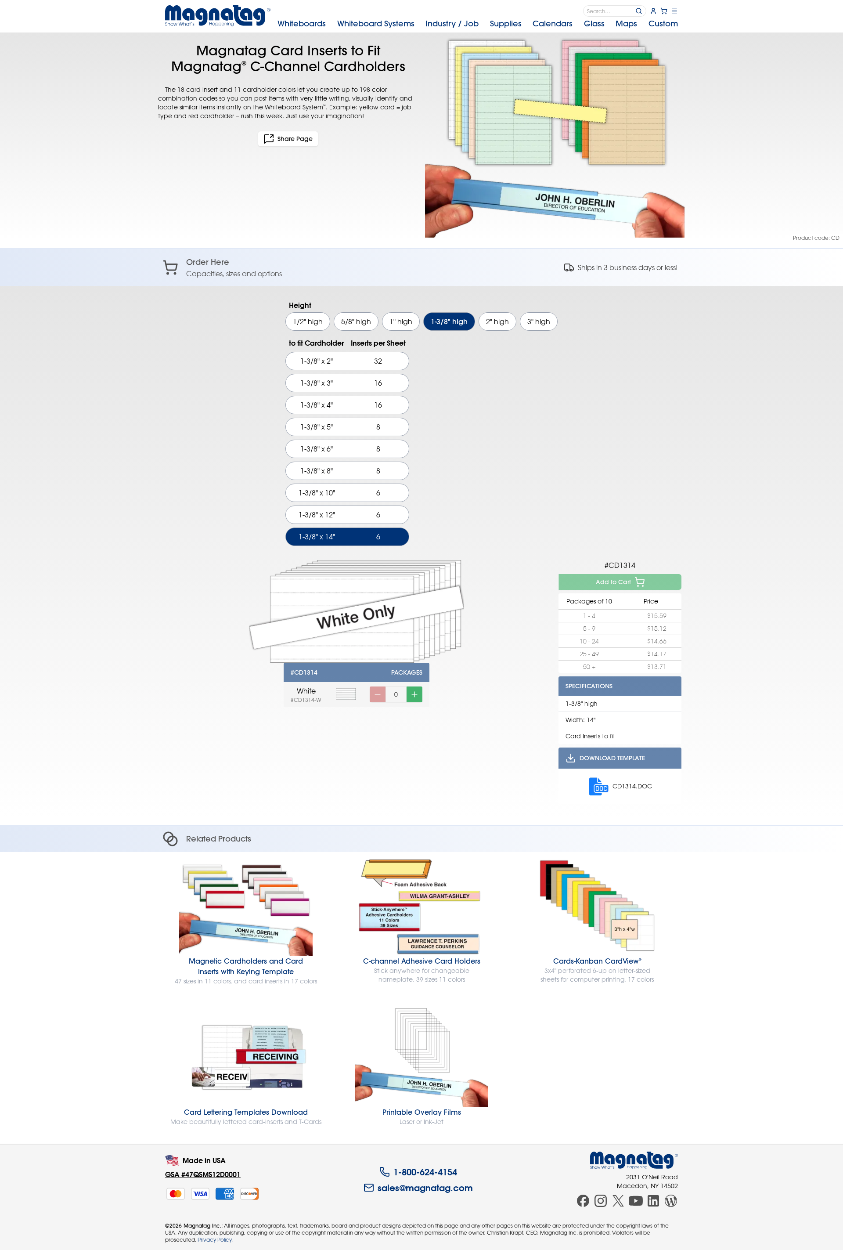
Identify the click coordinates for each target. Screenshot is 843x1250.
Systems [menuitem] (375, 23)
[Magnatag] (634, 1160)
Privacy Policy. (215, 1239)
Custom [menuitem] (663, 23)
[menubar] (477, 23)
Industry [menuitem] (452, 23)
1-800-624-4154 (425, 1172)
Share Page (295, 139)
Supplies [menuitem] (506, 23)
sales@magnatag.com (425, 1187)
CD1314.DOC (632, 786)
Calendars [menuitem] (553, 23)
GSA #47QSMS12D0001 (203, 1174)
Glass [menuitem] (594, 23)
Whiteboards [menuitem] (301, 23)
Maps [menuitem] (626, 23)
